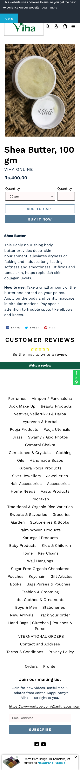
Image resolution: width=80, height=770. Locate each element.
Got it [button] (9, 18)
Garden (18, 522)
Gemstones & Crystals (30, 452)
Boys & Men (26, 607)
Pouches (15, 576)
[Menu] (73, 26)
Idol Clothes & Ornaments (40, 599)
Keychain (37, 576)
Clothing (63, 452)
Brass (17, 437)
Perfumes (17, 398)
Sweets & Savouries (28, 514)
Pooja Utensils (56, 429)
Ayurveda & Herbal (40, 421)
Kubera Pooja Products (40, 468)
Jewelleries (57, 475)
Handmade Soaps (46, 460)
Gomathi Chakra (40, 445)
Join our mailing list (40, 679)
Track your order (54, 615)
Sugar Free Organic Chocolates (40, 568)
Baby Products (23, 545)
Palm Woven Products (40, 530)
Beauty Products (56, 406)
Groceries (61, 514)
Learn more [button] (49, 7)
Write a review (40, 365)
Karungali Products (40, 537)
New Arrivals (22, 615)
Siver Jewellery (26, 475)
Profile (49, 666)
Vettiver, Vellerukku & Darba (40, 414)
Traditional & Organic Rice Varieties (40, 506)
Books (15, 584)
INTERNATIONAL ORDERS (40, 636)
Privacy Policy (61, 652)
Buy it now (40, 219)
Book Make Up (22, 406)
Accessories (58, 483)
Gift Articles (61, 576)
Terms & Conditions (24, 652)
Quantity (12, 188)
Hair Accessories (26, 483)
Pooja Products (24, 429)
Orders (31, 666)
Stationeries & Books (49, 522)
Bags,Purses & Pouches (48, 584)
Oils (20, 460)
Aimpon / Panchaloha (52, 398)
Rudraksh (40, 499)
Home (27, 553)
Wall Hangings (40, 561)
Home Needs (23, 491)
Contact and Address (40, 644)
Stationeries (53, 607)
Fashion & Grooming (40, 592)
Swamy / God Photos (48, 437)
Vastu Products (55, 491)
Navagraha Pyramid (51, 762)
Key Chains (48, 553)
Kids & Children (56, 545)
